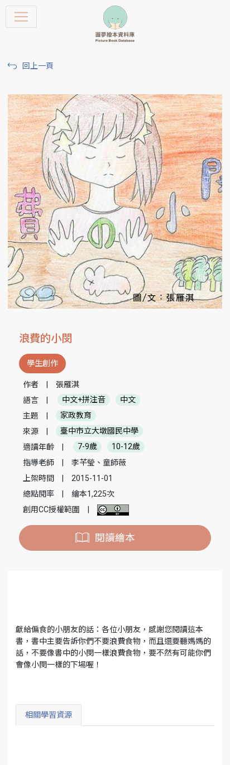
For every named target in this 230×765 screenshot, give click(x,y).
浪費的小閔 (45, 338)
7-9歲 (87, 446)
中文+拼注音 (84, 400)
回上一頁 (38, 65)
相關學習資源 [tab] (48, 714)
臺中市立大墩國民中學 (99, 431)
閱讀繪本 (115, 537)
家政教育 (76, 415)
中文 (128, 400)
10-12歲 (126, 446)
